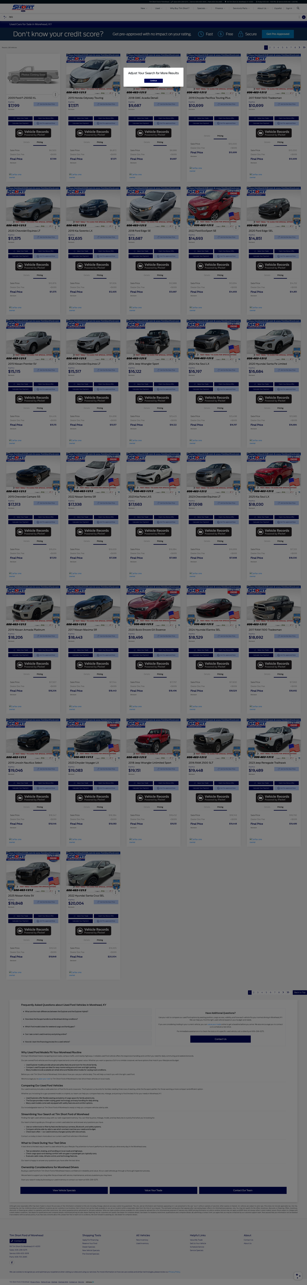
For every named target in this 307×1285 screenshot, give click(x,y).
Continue (153, 81)
